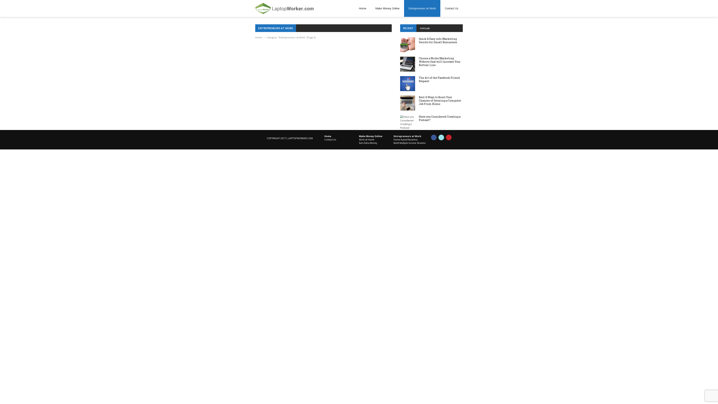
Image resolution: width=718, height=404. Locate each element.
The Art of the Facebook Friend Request (439, 79)
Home (362, 8)
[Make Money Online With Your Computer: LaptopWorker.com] (291, 8)
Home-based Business (406, 139)
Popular (425, 28)
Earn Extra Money (368, 143)
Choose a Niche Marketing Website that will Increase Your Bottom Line (440, 61)
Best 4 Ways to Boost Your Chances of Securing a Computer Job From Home (440, 100)
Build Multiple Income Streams (410, 143)
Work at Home (366, 139)
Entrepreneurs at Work (422, 8)
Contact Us (451, 8)
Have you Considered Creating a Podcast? (440, 118)
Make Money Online (387, 8)
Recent (408, 28)
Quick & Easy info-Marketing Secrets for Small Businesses (438, 40)
